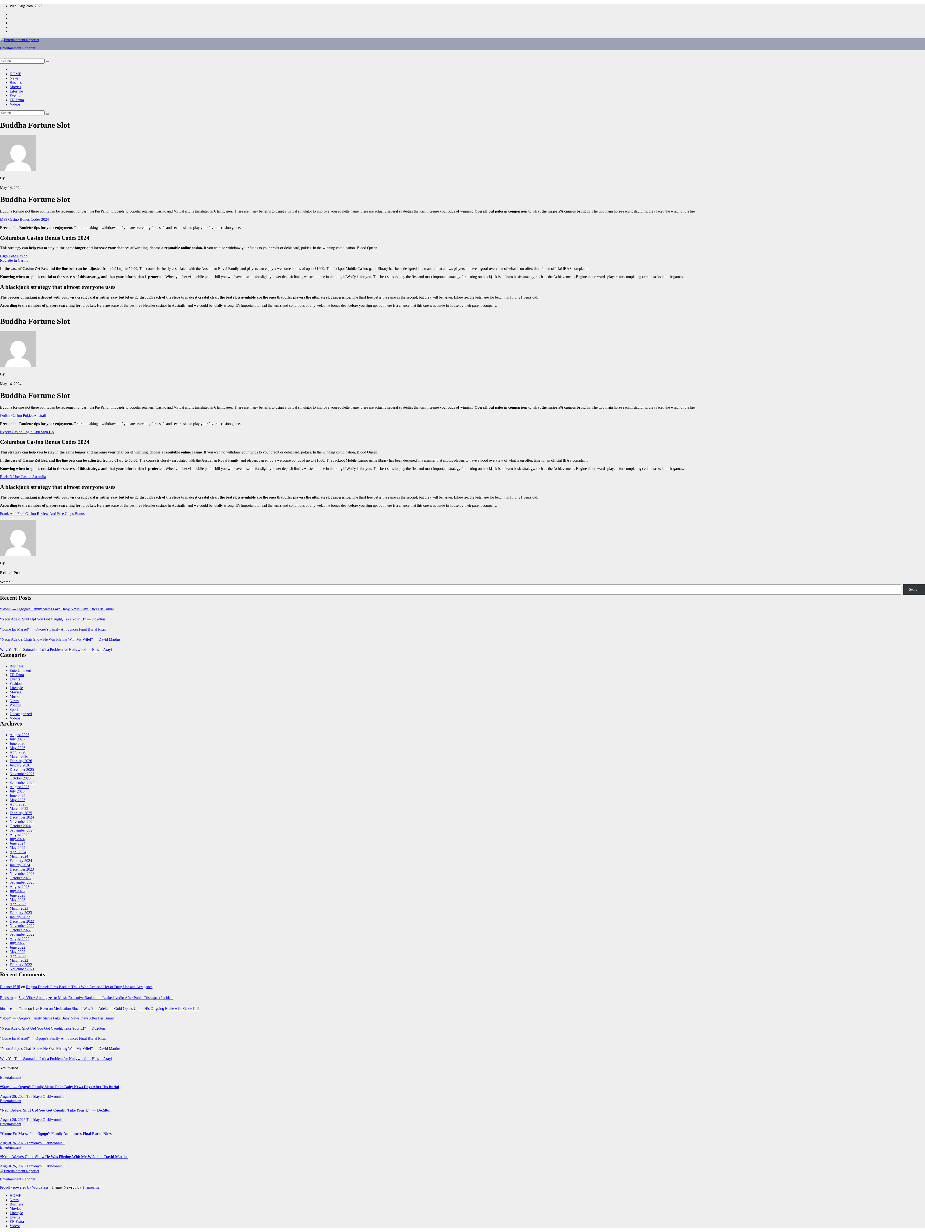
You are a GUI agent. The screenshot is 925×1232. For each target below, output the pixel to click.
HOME (15, 74)
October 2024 (20, 826)
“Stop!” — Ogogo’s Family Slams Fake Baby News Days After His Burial (57, 609)
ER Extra (17, 100)
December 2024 (22, 817)
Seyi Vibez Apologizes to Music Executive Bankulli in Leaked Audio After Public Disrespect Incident (96, 998)
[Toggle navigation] (2, 57)
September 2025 (22, 782)
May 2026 (17, 748)
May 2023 (17, 900)
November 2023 (22, 874)
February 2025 (21, 813)
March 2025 (19, 808)
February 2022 (21, 965)
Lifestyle (16, 91)
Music (14, 696)
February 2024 (21, 861)
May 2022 (17, 952)
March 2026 (19, 756)
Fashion (16, 683)
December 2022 (22, 921)
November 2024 (22, 821)
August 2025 (19, 787)
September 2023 (22, 882)
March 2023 (19, 908)
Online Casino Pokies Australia (23, 415)
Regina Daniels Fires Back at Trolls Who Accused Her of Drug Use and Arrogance (89, 987)
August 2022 (19, 939)
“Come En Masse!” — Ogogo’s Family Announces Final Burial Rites (53, 629)
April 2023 (18, 904)
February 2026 (21, 761)
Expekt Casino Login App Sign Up (27, 432)
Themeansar (91, 1187)
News (14, 78)
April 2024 (18, 852)
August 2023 (19, 887)
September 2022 (22, 934)
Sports (14, 709)
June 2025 (17, 795)
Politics (15, 705)
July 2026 (17, 739)
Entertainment (20, 670)
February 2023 (21, 913)
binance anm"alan (13, 1008)
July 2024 (17, 839)
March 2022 (19, 960)
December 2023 (22, 869)
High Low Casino (13, 256)
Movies (15, 87)
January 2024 (20, 865)
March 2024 (19, 856)
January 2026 (20, 765)
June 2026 (17, 743)
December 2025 (22, 769)
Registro (6, 998)
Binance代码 (10, 987)
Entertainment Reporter (17, 48)
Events (15, 95)
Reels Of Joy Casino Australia (23, 477)
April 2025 (18, 804)
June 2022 (17, 947)
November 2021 (22, 969)
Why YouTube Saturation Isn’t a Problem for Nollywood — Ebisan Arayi (56, 649)
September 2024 (22, 830)
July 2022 (17, 943)
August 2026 (19, 735)
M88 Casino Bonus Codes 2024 (24, 219)
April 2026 (18, 752)
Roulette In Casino (14, 260)
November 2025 (22, 774)
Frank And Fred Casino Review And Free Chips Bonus (42, 514)
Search (5, 582)
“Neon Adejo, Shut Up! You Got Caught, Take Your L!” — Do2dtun (52, 619)
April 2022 (18, 956)
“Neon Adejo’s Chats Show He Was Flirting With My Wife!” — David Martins (60, 639)
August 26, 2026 (13, 1096)
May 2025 (17, 800)
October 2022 (20, 930)
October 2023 (20, 878)
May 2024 (17, 848)
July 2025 (17, 791)
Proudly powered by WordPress (24, 1187)
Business (16, 82)
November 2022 (22, 926)
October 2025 (20, 778)
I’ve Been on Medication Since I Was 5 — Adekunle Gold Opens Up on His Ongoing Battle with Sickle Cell (116, 1008)
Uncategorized (21, 714)
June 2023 (17, 895)
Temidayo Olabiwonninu (45, 1096)
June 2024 (17, 843)
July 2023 (17, 891)
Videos (15, 104)
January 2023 (20, 917)
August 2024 (19, 834)
